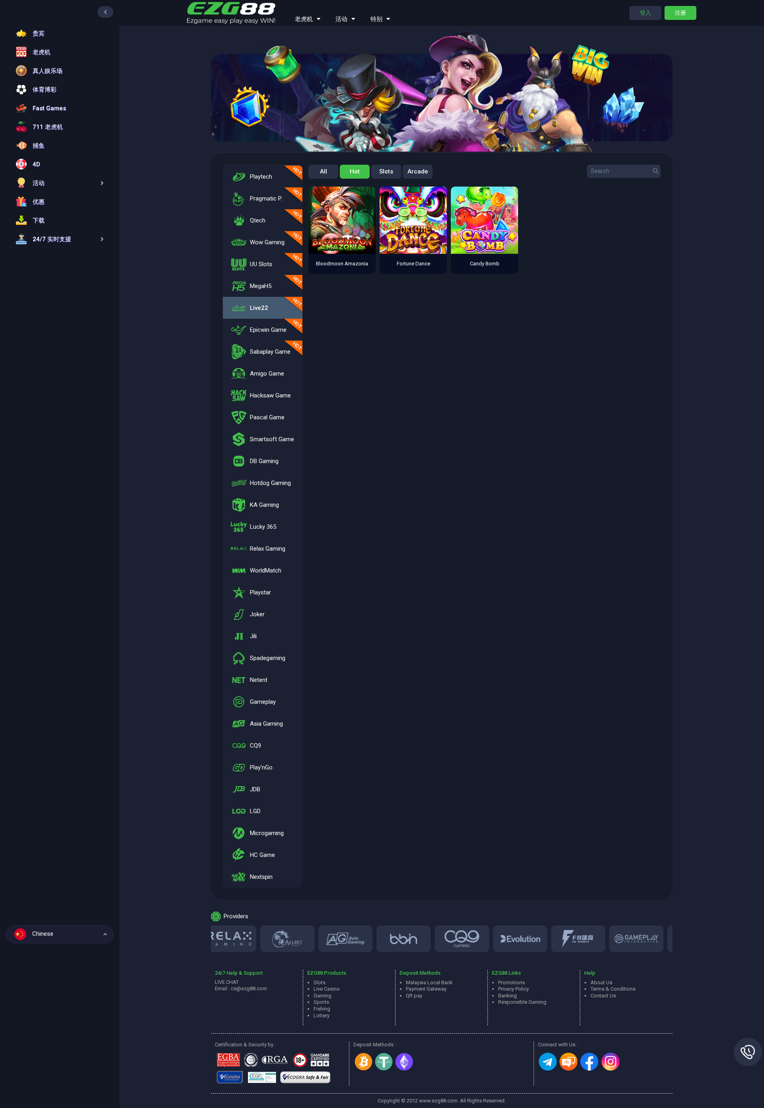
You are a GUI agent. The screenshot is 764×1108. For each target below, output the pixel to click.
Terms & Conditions (613, 989)
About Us (601, 982)
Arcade (417, 171)
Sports (321, 1002)
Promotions (511, 982)
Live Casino (327, 989)
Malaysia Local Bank (429, 982)
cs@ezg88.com (249, 988)
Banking (507, 996)
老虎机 (304, 19)
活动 (341, 19)
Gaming (322, 996)
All (323, 171)
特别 (376, 19)
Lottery (321, 1015)
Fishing (322, 1009)
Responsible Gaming (522, 1002)
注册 (680, 13)
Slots (386, 171)
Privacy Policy (513, 989)
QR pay (414, 996)
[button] (57, 182)
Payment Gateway (426, 989)
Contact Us (603, 996)
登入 (645, 13)
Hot (355, 171)
